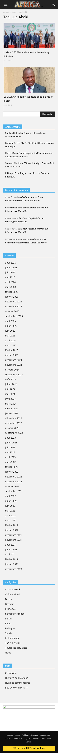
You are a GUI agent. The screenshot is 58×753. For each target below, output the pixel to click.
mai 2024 (10, 393)
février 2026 (11, 291)
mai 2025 (10, 335)
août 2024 (10, 379)
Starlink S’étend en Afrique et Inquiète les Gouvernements (25, 135)
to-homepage (12, 638)
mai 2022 (10, 510)
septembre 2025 (14, 316)
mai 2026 (10, 277)
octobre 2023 (12, 427)
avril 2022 (10, 515)
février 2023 (11, 466)
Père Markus (11, 207)
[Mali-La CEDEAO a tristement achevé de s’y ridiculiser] (29, 35)
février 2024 (11, 408)
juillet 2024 (11, 384)
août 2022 (10, 496)
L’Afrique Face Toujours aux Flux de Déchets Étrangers (27, 175)
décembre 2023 (13, 418)
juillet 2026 (11, 267)
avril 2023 (10, 457)
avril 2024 (10, 398)
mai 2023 (10, 452)
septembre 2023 (14, 432)
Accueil (6, 12)
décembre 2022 (13, 476)
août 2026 (10, 262)
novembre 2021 (13, 539)
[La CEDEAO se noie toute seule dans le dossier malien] (29, 80)
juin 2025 (10, 330)
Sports (8, 633)
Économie (10, 608)
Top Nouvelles (12, 642)
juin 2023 (10, 447)
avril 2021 (10, 554)
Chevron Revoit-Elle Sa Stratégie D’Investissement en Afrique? (29, 145)
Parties (9, 618)
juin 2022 (10, 505)
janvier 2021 (11, 564)
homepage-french (14, 613)
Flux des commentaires (17, 682)
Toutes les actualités (16, 647)
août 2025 (10, 321)
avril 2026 (10, 282)
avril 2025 (10, 340)
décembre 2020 (13, 569)
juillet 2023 (11, 442)
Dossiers (9, 604)
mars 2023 (10, 462)
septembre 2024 (14, 374)
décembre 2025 (13, 301)
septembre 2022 (14, 491)
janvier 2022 (11, 530)
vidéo (8, 652)
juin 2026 (10, 272)
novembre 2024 (13, 364)
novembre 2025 (13, 306)
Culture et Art (12, 594)
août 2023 (10, 437)
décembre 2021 (13, 534)
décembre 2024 (13, 359)
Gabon (17, 735)
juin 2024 (10, 389)
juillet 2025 (11, 325)
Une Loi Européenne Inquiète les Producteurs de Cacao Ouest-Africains (29, 155)
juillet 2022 (11, 500)
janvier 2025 (11, 355)
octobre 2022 (12, 486)
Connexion (11, 673)
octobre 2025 (12, 311)
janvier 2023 (11, 471)
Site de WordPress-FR (16, 687)
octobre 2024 (12, 369)
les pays (10, 735)
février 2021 (11, 559)
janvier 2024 (11, 413)
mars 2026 (10, 286)
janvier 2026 (11, 296)
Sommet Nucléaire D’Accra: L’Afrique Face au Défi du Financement (29, 165)
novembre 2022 (13, 481)
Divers (8, 599)
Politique (10, 628)
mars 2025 (10, 345)
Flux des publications (16, 677)
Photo (8, 623)
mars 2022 (10, 520)
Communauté (12, 589)
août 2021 (10, 544)
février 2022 (11, 525)
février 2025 (11, 350)
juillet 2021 (11, 549)
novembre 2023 (13, 423)
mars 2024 (10, 403)
